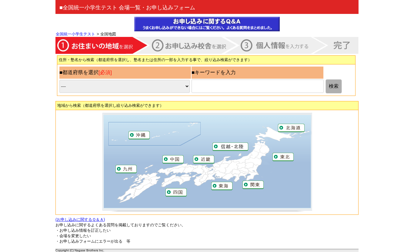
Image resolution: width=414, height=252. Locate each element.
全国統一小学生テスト (75, 34)
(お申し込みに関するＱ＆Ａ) (80, 219)
